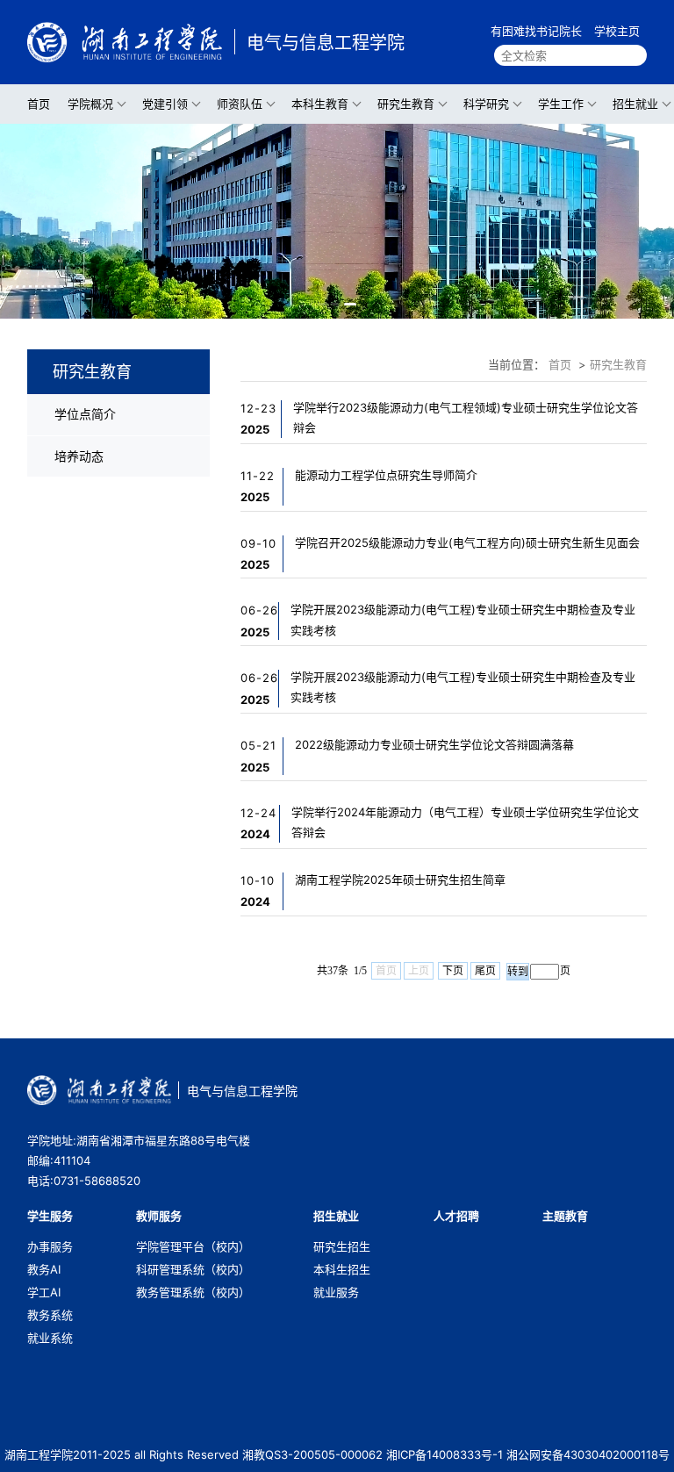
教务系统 (50, 1315)
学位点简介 (85, 413)
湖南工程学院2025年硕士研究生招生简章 (400, 879)
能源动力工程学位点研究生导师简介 (386, 475)
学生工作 (561, 104)
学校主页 (617, 31)
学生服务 (50, 1216)
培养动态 (79, 456)
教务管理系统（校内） (193, 1292)
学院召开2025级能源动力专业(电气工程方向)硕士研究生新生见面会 (467, 542)
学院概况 (90, 104)
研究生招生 (341, 1246)
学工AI (44, 1292)
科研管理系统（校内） (193, 1269)
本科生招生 (341, 1269)
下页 (452, 971)
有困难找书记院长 (536, 31)
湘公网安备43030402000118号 (588, 1454)
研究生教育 (405, 104)
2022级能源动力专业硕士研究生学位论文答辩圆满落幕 (434, 744)
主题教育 (565, 1216)
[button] (322, 304)
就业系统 (50, 1338)
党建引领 (165, 104)
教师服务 (159, 1216)
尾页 (485, 971)
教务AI (44, 1269)
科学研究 (486, 104)
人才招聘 (456, 1216)
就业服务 (336, 1292)
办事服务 (50, 1246)
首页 (38, 104)
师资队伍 (239, 104)
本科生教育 (319, 104)
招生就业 (635, 104)
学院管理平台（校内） (193, 1246)
